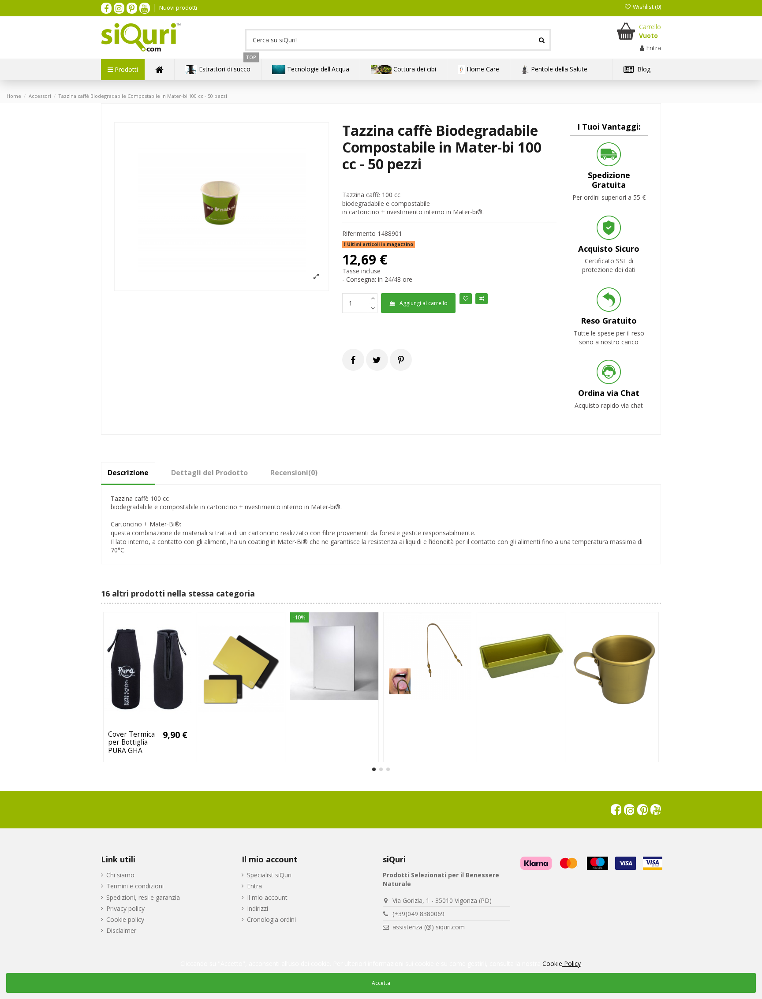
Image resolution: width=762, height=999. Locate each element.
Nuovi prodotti (178, 7)
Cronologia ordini (271, 919)
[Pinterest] (401, 360)
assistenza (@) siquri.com (428, 927)
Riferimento (359, 233)
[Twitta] (377, 360)
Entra (254, 886)
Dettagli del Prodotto (209, 472)
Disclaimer (121, 930)
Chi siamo (120, 875)
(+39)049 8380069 (418, 914)
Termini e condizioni (135, 886)
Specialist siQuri (269, 875)
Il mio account (267, 897)
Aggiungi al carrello (424, 303)
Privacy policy (125, 908)
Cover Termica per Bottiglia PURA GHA (131, 742)
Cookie (561, 963)
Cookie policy (125, 919)
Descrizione (128, 472)
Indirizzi (257, 908)
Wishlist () (646, 7)
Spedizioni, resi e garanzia (143, 897)
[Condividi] (353, 360)
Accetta (381, 983)
